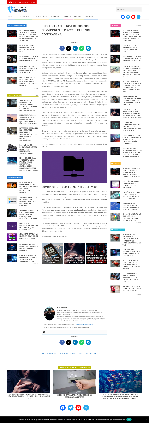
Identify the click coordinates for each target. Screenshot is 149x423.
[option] (52, 253)
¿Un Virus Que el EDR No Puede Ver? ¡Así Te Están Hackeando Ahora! (131, 288)
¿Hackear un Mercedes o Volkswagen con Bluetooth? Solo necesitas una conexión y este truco (28, 214)
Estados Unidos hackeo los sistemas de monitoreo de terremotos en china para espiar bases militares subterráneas (28, 134)
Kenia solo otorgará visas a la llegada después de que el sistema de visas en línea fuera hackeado (28, 119)
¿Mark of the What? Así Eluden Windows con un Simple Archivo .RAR (28, 236)
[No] (146, 420)
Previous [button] (40, 253)
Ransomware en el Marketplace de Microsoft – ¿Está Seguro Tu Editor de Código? (130, 278)
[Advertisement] (74, 284)
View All (35, 88)
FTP (86, 353)
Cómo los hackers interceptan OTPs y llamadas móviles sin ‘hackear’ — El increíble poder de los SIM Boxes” (132, 114)
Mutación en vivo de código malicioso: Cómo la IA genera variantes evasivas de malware (28, 82)
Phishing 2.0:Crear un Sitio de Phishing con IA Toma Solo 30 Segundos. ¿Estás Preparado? (131, 139)
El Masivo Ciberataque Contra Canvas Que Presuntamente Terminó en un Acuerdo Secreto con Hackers (131, 173)
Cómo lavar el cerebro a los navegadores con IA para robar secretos (28, 58)
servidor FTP (91, 353)
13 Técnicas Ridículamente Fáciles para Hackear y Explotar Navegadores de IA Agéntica (131, 126)
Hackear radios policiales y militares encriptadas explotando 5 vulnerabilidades (28, 149)
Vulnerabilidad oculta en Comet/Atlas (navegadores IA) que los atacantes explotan (28, 201)
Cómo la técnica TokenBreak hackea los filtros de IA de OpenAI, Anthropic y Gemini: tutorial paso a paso (132, 152)
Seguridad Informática (69, 353)
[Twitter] (44, 332)
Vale (129, 419)
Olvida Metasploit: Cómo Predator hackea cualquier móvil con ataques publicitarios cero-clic (131, 101)
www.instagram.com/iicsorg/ (84, 324)
